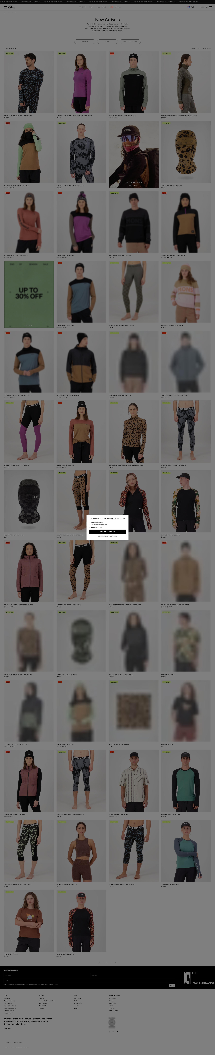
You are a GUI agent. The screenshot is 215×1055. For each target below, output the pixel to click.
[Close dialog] (125, 514)
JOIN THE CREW (107, 537)
